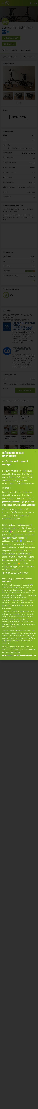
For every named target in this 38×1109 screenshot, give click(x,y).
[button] (35, 452)
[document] (19, 554)
